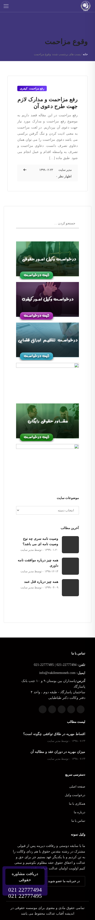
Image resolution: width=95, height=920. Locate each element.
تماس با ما (78, 821)
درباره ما (79, 812)
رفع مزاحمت (36, 88)
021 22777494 (25, 890)
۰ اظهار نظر (64, 176)
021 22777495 (25, 896)
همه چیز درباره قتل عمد (41, 582)
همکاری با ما (77, 803)
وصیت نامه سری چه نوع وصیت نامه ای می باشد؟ (40, 541)
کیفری (24, 88)
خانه (85, 54)
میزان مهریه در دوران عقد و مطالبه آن (57, 752)
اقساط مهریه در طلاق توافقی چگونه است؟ (54, 734)
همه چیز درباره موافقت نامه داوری (38, 562)
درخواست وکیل (75, 795)
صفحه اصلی (77, 786)
